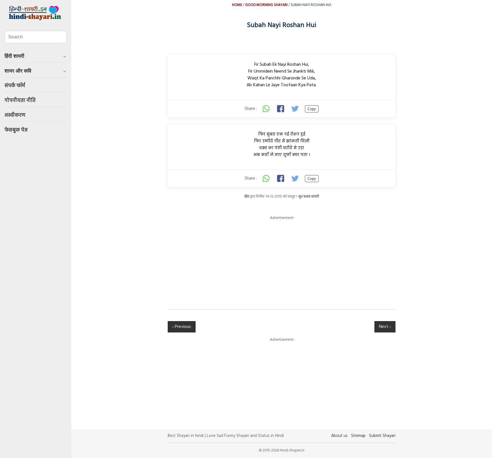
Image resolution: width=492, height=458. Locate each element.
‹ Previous (181, 326)
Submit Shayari (382, 436)
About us (339, 436)
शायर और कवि (18, 71)
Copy (312, 109)
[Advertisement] (281, 260)
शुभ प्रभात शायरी (308, 197)
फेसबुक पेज (16, 130)
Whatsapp (266, 109)
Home (237, 5)
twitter (296, 109)
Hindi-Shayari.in (35, 13)
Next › (385, 326)
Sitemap (358, 436)
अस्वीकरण (15, 115)
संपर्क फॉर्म (15, 86)
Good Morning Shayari (266, 5)
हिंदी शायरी (14, 56)
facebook (281, 109)
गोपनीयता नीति (20, 100)
